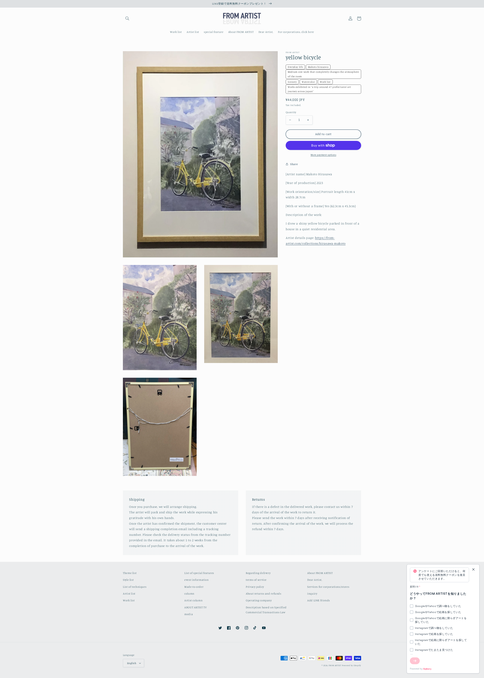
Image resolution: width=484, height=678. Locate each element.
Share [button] (294, 164)
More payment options (323, 154)
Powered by (416, 668)
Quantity (291, 112)
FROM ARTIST (335, 665)
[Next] (415, 660)
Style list (128, 579)
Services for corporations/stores (328, 586)
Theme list (130, 573)
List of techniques (134, 586)
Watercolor (308, 81)
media (188, 614)
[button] (127, 18)
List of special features (199, 573)
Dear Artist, (314, 579)
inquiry (312, 593)
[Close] (473, 570)
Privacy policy (255, 586)
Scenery (292, 81)
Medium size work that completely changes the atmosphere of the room (323, 74)
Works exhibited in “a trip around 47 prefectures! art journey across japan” (319, 89)
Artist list (129, 593)
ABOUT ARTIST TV (195, 607)
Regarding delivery (258, 573)
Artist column (193, 600)
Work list (325, 81)
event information (196, 579)
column (189, 593)
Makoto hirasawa (318, 66)
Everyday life (295, 66)
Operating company (259, 600)
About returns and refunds (263, 593)
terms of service (256, 579)
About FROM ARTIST (320, 573)
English (131, 663)
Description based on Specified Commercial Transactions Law (266, 610)
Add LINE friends (318, 600)
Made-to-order (193, 586)
